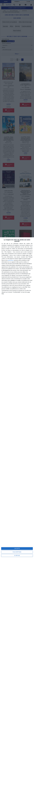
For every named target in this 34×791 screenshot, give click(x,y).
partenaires (11, 260)
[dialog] (17, 514)
